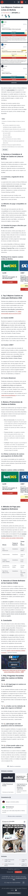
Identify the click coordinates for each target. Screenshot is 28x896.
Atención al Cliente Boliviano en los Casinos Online (13, 146)
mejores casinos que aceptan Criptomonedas (12, 538)
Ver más (5, 149)
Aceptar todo (18, 872)
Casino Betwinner (8, 137)
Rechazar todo (10, 872)
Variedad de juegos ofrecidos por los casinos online (14, 129)
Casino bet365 (7, 133)
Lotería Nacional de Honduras (14, 893)
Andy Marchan (6, 12)
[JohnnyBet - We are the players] (2, 2)
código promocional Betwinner (8, 395)
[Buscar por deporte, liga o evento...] (14, 2)
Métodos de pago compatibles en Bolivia (12, 127)
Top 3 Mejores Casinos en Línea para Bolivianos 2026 (14, 131)
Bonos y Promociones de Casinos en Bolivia (12, 138)
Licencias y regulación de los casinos (12, 125)
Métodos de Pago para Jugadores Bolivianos (12, 144)
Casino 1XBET (7, 135)
